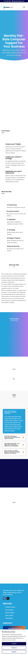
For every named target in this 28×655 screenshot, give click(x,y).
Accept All (14, 643)
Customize (14, 647)
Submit (19, 115)
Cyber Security (9, 615)
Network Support (9, 612)
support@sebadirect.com (15, 628)
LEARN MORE (8, 522)
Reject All (14, 651)
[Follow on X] (7, 598)
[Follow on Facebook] (4, 598)
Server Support (9, 610)
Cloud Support (9, 618)
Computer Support (10, 607)
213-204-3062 (8, 1)
